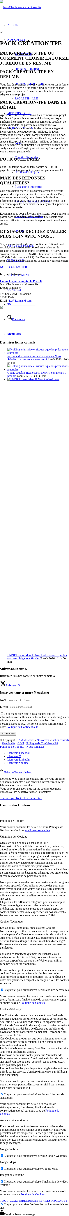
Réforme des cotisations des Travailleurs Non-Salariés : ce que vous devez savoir (34, 358)
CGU (20, 743)
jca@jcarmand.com (20, 300)
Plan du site (8, 743)
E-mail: (4, 706)
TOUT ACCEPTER (12, 1200)
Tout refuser (23, 798)
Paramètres (36, 798)
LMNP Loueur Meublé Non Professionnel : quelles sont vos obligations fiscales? (37, 657)
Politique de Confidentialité (22, 727)
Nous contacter (35, 746)
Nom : (3, 700)
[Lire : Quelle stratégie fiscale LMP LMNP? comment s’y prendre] (38, 369)
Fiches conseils (60, 740)
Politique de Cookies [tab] (12, 820)
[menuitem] (42, 186)
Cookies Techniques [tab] (12, 921)
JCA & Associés (24, 740)
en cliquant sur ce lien (37, 830)
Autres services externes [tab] (14, 1120)
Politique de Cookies (12, 746)
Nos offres (43, 740)
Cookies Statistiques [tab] (11, 1009)
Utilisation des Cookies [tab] (13, 836)
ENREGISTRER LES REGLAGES (45, 1200)
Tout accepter (8, 798)
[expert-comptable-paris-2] (20, 7)
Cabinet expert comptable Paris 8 (21, 281)
